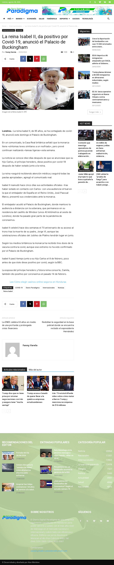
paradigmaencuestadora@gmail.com (49, 550)
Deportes (64, 19)
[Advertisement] (38, 121)
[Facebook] (90, 2)
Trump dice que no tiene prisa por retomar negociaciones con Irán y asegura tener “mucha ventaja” (13, 399)
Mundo (19, 19)
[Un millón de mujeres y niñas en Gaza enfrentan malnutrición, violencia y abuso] (104, 135)
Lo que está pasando (83, 138)
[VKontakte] (105, 2)
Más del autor (35, 370)
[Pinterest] (37, 59)
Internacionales (15, 26)
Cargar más (94, 112)
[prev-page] (4, 411)
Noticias (61, 288)
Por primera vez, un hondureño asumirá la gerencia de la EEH (63, 469)
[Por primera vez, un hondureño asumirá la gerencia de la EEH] (46, 470)
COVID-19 (19, 288)
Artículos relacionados (14, 370)
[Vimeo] (100, 2)
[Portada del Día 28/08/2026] (8, 455)
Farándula (52, 19)
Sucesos (76, 19)
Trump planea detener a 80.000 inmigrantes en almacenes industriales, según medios (101, 77)
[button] (108, 18)
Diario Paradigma (32, 288)
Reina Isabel (8, 291)
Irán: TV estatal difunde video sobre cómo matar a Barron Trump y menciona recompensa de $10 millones (63, 399)
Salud (41, 19)
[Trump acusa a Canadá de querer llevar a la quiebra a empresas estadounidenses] (38, 383)
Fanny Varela (10, 52)
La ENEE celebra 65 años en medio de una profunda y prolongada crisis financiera (19, 325)
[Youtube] (109, 2)
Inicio (4, 26)
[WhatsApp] (44, 59)
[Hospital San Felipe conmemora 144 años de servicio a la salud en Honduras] (8, 487)
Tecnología (87, 19)
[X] (95, 2)
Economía (31, 19)
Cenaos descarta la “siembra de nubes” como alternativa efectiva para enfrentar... (24, 470)
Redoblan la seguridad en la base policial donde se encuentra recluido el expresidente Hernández (58, 327)
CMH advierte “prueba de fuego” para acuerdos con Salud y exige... (103, 179)
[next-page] (9, 411)
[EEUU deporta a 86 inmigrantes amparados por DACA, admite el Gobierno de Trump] (84, 58)
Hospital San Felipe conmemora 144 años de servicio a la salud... (25, 487)
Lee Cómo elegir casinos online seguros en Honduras (38, 281)
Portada (19, 30)
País (9, 19)
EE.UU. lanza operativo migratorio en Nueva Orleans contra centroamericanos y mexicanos (101, 97)
